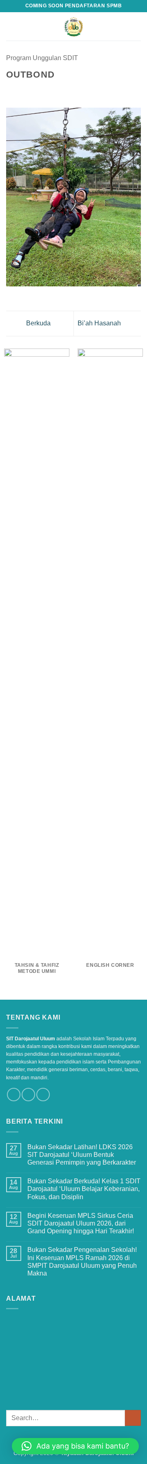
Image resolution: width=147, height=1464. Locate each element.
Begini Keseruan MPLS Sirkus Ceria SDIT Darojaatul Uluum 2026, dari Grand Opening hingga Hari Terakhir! (80, 1223)
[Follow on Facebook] (13, 1094)
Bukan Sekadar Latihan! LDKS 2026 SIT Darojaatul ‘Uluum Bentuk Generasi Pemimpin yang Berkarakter (81, 1154)
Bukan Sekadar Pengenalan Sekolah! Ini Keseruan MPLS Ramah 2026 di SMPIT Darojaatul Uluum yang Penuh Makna (82, 1261)
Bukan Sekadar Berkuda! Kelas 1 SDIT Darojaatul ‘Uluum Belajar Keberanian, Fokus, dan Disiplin (83, 1189)
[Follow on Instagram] (28, 1094)
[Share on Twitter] (31, 90)
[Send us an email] (43, 1094)
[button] (11, 26)
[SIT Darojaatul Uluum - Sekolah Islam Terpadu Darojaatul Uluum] (73, 26)
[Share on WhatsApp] (11, 90)
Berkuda (37, 323)
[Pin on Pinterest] (51, 90)
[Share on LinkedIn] (61, 90)
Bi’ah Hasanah (100, 323)
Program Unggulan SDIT (42, 57)
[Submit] (133, 1418)
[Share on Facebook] (21, 90)
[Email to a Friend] (41, 90)
